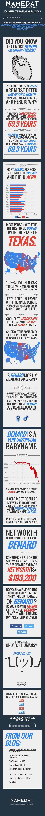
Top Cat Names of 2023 (17, 765)
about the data (22, 29)
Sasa (21, 704)
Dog (30, 774)
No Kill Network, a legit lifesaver (19, 768)
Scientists (12, 782)
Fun (10, 778)
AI (10, 774)
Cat (15, 774)
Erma (21, 700)
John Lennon (19, 778)
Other (28, 778)
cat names (19, 11)
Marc (22, 712)
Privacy (23, 804)
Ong (21, 708)
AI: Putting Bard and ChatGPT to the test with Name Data (22, 750)
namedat (16, 804)
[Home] (22, 801)
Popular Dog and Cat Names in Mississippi (19, 756)
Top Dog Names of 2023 (17, 761)
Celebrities (22, 774)
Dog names (9, 11)
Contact (28, 804)
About (32, 804)
